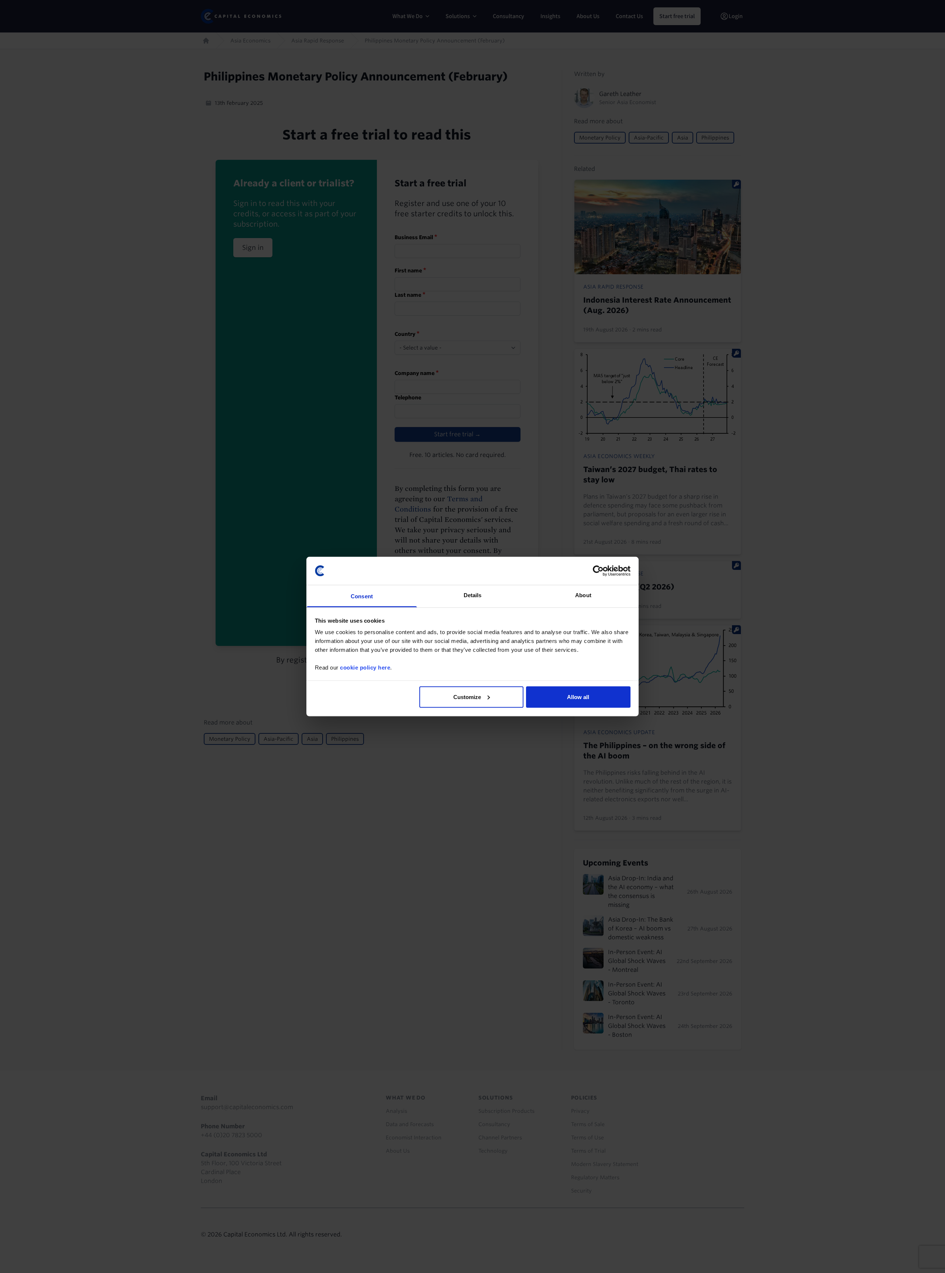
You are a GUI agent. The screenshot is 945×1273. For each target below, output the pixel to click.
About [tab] (583, 595)
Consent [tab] (362, 596)
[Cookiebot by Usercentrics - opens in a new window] (598, 570)
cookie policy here (365, 667)
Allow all (578, 697)
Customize (467, 697)
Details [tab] (473, 595)
